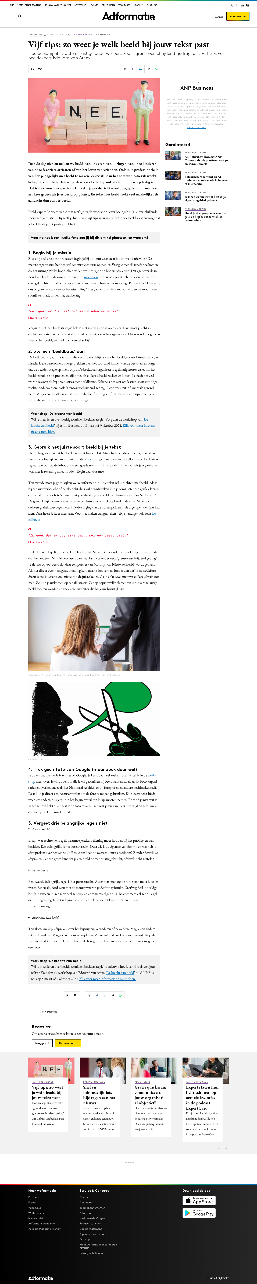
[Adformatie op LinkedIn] (242, 5)
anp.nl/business (196, 127)
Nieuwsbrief (35, 1218)
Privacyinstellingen (91, 1253)
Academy (138, 5)
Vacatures (124, 5)
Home (11, 5)
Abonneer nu (238, 16)
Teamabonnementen (92, 1207)
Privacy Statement (91, 1223)
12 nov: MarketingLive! (58, 5)
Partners (152, 5)
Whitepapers (36, 1213)
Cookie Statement (91, 1228)
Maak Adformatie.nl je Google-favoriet (99, 1246)
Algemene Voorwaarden (94, 1234)
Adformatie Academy (41, 1223)
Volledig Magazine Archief (44, 1228)
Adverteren (80, 5)
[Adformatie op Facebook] (236, 5)
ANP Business (90, 34)
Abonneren (86, 1202)
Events (94, 5)
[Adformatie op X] (231, 5)
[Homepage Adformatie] (128, 16)
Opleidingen (108, 5)
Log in (219, 16)
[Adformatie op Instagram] (247, 5)
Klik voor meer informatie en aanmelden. (107, 978)
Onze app (85, 1239)
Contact (85, 1197)
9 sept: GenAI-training (29, 5)
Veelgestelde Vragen (92, 1218)
